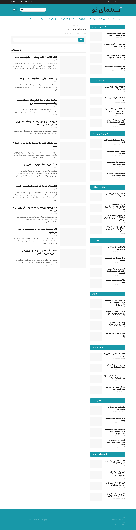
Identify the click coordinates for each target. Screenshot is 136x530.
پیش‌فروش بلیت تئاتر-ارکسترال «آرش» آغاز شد (116, 323)
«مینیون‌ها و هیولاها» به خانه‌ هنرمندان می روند (116, 56)
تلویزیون (83, 18)
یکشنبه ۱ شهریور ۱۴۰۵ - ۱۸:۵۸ (118, 465)
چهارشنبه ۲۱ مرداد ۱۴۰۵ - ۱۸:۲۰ (118, 177)
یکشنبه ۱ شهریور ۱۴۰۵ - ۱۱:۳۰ (118, 380)
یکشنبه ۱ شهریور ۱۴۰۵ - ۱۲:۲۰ (118, 369)
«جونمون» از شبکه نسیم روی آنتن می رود (116, 163)
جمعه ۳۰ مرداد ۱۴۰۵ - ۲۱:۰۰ (119, 37)
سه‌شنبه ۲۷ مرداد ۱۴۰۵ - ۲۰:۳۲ (118, 60)
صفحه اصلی (108, 2)
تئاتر (43, 18)
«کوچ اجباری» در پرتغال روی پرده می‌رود (36, 57)
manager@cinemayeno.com (116, 522)
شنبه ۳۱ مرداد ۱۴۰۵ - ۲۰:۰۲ (119, 391)
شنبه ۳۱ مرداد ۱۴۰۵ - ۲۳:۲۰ (119, 487)
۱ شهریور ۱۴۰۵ (53, 60)
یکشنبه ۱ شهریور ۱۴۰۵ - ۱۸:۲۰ (118, 284)
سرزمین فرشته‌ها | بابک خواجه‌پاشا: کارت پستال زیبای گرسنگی (114, 217)
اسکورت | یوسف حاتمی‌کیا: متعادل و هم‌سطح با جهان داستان (115, 229)
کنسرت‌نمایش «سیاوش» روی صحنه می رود (116, 174)
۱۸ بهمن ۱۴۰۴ (121, 211)
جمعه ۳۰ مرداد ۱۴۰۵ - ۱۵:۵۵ (118, 498)
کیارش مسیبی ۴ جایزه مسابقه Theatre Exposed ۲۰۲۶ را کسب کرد (115, 474)
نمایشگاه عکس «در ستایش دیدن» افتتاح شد (35, 144)
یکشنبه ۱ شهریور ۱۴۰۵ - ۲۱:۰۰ (118, 102)
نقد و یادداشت (118, 18)
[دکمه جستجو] (22, 10)
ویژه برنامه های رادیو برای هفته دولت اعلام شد (116, 366)
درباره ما (115, 2)
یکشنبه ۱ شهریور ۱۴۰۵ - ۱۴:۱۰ (118, 478)
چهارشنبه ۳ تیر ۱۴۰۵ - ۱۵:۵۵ (118, 166)
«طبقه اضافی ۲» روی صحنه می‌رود (115, 67)
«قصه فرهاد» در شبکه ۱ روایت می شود (36, 186)
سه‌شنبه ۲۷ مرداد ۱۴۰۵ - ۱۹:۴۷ (118, 71)
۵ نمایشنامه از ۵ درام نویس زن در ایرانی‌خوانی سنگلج (39, 252)
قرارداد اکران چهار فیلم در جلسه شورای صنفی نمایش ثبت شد (36, 123)
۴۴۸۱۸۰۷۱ (121, 519)
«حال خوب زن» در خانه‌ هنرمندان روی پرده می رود (35, 209)
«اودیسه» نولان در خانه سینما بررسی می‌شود (37, 230)
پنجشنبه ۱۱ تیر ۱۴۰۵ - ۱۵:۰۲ (119, 144)
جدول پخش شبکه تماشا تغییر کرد (114, 141)
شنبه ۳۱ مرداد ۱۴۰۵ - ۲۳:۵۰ (119, 327)
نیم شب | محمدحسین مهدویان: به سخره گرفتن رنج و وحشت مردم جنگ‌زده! (114, 206)
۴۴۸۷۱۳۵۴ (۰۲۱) (114, 519)
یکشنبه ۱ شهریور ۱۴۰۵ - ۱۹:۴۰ (118, 126)
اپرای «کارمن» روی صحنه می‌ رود (115, 334)
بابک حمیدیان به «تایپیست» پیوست (38, 78)
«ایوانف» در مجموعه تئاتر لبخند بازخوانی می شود (116, 34)
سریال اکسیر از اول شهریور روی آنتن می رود (115, 388)
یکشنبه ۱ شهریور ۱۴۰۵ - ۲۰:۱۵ (118, 115)
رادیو (93, 18)
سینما (34, 18)
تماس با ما (122, 2)
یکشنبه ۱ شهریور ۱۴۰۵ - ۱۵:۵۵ (118, 316)
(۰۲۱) (119, 519)
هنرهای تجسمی (68, 18)
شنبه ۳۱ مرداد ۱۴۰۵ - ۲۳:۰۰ (119, 338)
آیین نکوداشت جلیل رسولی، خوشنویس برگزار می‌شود (115, 484)
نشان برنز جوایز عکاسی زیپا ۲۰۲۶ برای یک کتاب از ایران (115, 495)
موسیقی (54, 18)
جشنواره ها (105, 18)
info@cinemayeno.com (117, 524)
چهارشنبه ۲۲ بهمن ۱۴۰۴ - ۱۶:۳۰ (118, 155)
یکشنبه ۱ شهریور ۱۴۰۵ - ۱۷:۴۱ (118, 358)
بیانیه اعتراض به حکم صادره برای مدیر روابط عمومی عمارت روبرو (37, 101)
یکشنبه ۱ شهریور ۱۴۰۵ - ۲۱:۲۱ (118, 91)
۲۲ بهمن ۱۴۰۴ (121, 198)
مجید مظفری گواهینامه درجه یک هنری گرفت (114, 45)
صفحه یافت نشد (75, 25)
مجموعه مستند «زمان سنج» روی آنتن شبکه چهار (114, 377)
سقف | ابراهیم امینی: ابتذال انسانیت (115, 152)
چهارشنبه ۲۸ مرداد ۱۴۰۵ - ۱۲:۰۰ (118, 49)
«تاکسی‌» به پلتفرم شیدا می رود (40, 164)
